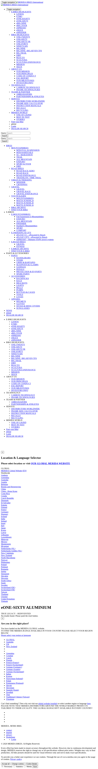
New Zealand (6, 555)
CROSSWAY (22, 184)
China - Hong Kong (9, 491)
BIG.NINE (20, 48)
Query (3, 133)
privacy (9, 735)
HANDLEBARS (23, 258)
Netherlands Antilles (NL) (11, 551)
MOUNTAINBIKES (19, 148)
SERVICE (15, 99)
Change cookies (18, 764)
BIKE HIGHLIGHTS (20, 35)
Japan (3, 528)
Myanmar (5, 546)
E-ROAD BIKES (18, 242)
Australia (4, 480)
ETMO (19, 16)
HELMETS (21, 301)
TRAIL (19, 157)
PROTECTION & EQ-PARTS (29, 271)
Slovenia (4, 578)
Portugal (4, 567)
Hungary (4, 514)
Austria (4, 482)
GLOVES (20, 304)
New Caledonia (7, 553)
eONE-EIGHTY (23, 19)
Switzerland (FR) (8, 590)
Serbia (3, 571)
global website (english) (47, 703)
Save (35, 767)
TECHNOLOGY (18, 85)
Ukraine (4, 597)
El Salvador (5, 503)
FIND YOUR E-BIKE (20, 251)
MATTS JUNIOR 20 (25, 203)
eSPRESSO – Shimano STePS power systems (35, 239)
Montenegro (6, 544)
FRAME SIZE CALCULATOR (29, 103)
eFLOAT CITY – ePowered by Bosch (31, 237)
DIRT (18, 55)
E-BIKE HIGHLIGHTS (21, 12)
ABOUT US (16, 69)
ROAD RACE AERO (25, 171)
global (8, 432)
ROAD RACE (22, 173)
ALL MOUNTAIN (24, 159)
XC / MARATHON (24, 155)
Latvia (3, 532)
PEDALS (20, 269)
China (3, 489)
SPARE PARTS (22, 274)
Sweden (4, 585)
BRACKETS (21, 283)
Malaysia (4, 539)
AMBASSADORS (24, 94)
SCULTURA (21, 60)
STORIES (20, 119)
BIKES (9, 146)
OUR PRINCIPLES (24, 74)
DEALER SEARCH (19, 128)
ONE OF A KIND (23, 115)
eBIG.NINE (21, 23)
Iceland (4, 516)
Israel (3, 523)
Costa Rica (5, 494)
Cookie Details (31, 764)
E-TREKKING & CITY (21, 233)
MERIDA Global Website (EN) (14, 471)
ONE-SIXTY (21, 39)
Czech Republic (7, 498)
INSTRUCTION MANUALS (28, 106)
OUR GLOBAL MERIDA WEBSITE (50, 463)
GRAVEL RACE (23, 191)
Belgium (4, 484)
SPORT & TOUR (23, 164)
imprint (9, 732)
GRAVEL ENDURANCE (27, 194)
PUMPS (19, 290)
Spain (3, 583)
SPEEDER (20, 182)
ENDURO (20, 162)
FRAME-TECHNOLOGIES (28, 90)
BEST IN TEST (23, 117)
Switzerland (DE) (8, 587)
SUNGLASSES (23, 308)
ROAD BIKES (17, 168)
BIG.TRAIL (21, 53)
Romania (4, 569)
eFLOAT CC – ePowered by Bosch (30, 235)
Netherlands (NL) (8, 548)
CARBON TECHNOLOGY (28, 87)
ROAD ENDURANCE (26, 175)
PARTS (14, 255)
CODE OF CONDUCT (26, 76)
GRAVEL (15, 187)
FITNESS (20, 246)
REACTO (20, 57)
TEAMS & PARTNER (20, 92)
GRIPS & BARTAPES (25, 262)
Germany (5, 512)
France (4, 510)
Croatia (4, 496)
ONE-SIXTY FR (23, 41)
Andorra (4, 475)
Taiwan (4, 592)
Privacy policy (16, 759)
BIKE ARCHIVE (18, 207)
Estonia (4, 505)
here (89, 703)
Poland (4, 565)
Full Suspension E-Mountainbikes (30, 217)
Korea (3, 530)
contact (9, 730)
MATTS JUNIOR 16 (25, 205)
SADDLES (21, 267)
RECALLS (21, 108)
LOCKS (19, 297)
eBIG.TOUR (21, 25)
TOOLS (19, 294)
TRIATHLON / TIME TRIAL (28, 178)
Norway (4, 560)
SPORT (19, 228)
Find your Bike (17, 122)
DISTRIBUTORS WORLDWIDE (30, 101)
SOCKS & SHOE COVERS (28, 306)
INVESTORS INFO (24, 83)
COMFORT (21, 230)
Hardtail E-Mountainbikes (26, 226)
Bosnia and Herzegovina (11, 487)
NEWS (9, 310)
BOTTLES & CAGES (25, 292)
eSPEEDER (21, 32)
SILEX (19, 67)
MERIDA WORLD (19, 112)
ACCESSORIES (18, 276)
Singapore (5, 574)
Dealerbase (10, 737)
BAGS (19, 281)
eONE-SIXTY (22, 21)
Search (4, 136)
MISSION (20, 64)
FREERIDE (21, 223)
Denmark (5, 500)
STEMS (19, 260)
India (3, 519)
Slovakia (4, 576)
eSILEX (19, 30)
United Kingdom (8, 599)
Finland (4, 507)
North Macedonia (8, 558)
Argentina (5, 477)
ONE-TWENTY (23, 37)
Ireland (4, 521)
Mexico (4, 542)
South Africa (6, 581)
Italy (3, 526)
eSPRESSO (21, 28)
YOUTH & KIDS (18, 196)
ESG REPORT (22, 78)
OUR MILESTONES (25, 80)
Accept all (5, 764)
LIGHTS (20, 285)
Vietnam (4, 601)
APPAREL (15, 299)
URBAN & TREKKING (21, 180)
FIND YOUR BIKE (19, 210)
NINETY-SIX (22, 46)
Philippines (5, 562)
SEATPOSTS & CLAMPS (27, 265)
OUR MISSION (23, 71)
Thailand (4, 594)
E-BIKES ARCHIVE (20, 249)
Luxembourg (6, 537)
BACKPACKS (22, 278)
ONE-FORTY (22, 44)
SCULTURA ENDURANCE (28, 62)
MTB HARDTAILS (24, 152)
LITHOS (20, 14)
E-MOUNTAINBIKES (20, 214)
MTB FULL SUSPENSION (28, 150)
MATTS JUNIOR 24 (25, 201)
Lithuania (5, 535)
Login (13, 126)
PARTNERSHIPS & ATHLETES (30, 96)
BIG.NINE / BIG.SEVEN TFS (29, 51)
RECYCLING (22, 110)
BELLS (19, 288)
